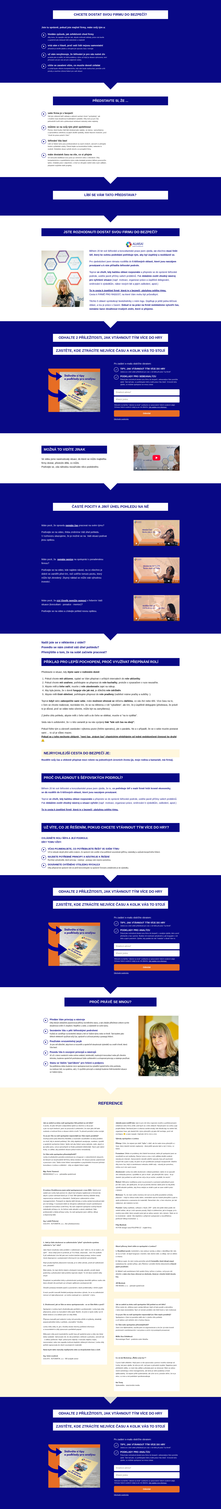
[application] (157, 458)
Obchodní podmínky (121, 419)
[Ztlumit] (169, 468)
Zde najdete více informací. (158, 407)
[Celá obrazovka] (176, 468)
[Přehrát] (136, 468)
